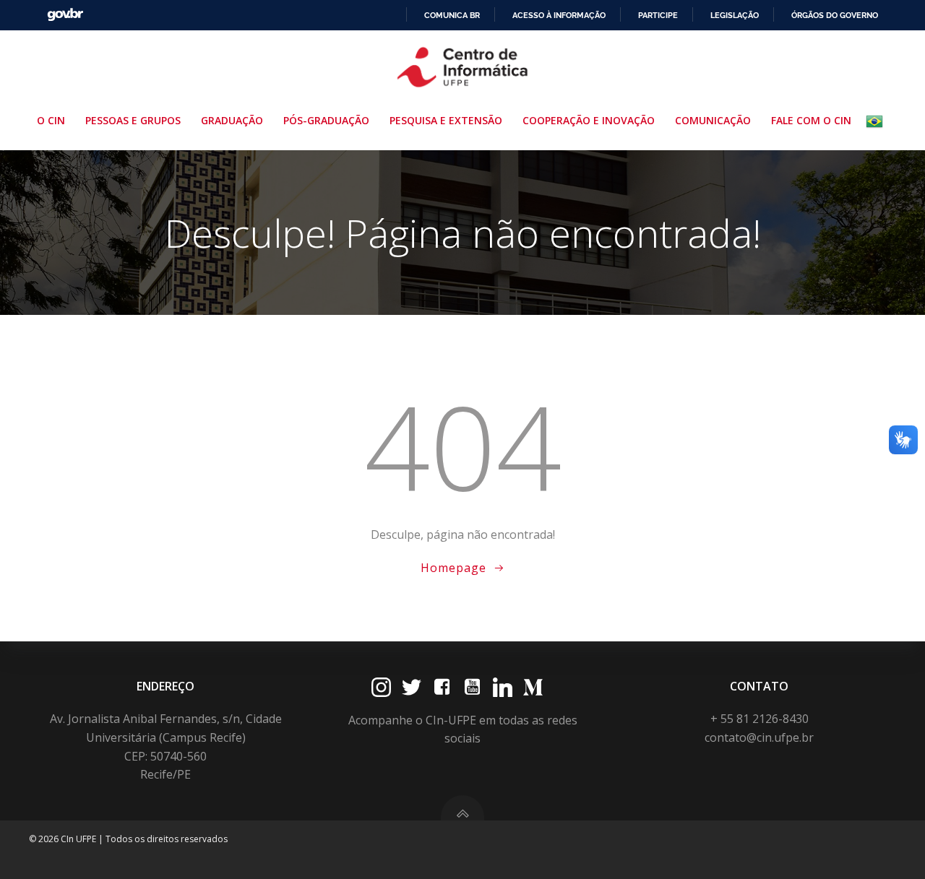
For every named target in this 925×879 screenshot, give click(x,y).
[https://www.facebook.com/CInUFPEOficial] (442, 687)
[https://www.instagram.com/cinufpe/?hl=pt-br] (381, 687)
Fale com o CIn (811, 120)
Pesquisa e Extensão (446, 120)
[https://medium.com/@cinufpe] (533, 687)
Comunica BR (452, 15)
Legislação (734, 15)
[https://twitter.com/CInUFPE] (411, 687)
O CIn (51, 120)
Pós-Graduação (326, 120)
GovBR (65, 15)
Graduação (232, 120)
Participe (658, 15)
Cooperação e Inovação (588, 120)
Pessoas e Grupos (133, 120)
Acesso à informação (559, 15)
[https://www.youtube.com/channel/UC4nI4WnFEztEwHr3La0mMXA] (472, 687)
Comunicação (713, 120)
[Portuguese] (877, 121)
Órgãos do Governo (834, 15)
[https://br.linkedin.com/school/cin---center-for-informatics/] (502, 687)
